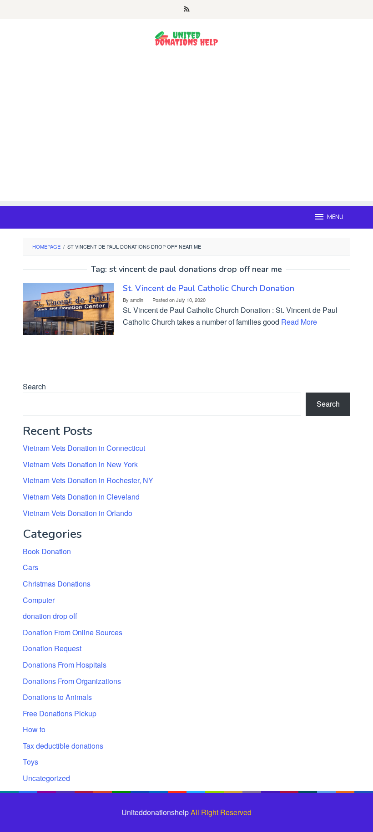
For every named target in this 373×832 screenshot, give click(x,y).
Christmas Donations (57, 583)
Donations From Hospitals (64, 664)
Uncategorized (46, 778)
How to (34, 729)
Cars (30, 567)
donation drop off (50, 616)
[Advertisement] (186, 137)
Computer (39, 600)
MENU (335, 217)
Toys (30, 761)
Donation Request (52, 648)
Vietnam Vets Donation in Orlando (77, 513)
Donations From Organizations (72, 681)
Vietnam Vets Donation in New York (80, 464)
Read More (299, 321)
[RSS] (187, 9)
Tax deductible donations (63, 745)
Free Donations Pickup (59, 713)
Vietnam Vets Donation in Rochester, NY (88, 480)
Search (34, 386)
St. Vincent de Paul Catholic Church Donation (208, 288)
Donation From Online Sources (72, 632)
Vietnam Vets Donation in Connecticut (84, 448)
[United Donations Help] (186, 38)
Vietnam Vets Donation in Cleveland (81, 496)
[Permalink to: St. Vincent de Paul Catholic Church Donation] (68, 307)
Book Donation (47, 551)
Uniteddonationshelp (155, 812)
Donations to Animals (57, 697)
